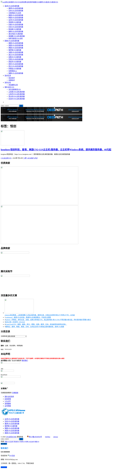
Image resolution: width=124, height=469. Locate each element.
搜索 (21, 106)
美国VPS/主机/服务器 (16, 43)
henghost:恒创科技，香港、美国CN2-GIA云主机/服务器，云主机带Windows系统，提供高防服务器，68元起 (56, 149)
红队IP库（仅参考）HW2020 (15, 322)
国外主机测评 (9, 396)
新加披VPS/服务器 (15, 29)
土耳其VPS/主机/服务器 (17, 92)
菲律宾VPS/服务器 (15, 22)
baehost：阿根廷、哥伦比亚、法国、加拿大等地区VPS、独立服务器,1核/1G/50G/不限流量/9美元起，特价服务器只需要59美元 (48, 319)
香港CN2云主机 (29, 441)
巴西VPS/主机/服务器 (16, 59)
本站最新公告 (13, 85)
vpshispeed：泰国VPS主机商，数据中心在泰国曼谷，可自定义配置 (28, 317)
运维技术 (12, 80)
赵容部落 (8, 399)
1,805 (30, 158)
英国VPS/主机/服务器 (16, 45)
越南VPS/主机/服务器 (16, 31)
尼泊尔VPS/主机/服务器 (17, 99)
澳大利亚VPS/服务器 (16, 34)
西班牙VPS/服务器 (15, 61)
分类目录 (4, 336)
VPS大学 (8, 401)
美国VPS (36, 441)
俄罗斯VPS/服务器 (15, 50)
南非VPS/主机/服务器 (16, 64)
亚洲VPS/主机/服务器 (12, 6)
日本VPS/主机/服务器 (16, 10)
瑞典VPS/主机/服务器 (16, 73)
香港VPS (22, 441)
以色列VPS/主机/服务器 (17, 94)
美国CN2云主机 (9, 441)
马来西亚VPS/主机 (15, 13)
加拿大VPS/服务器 (15, 57)
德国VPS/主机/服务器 (16, 48)
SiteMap (47, 437)
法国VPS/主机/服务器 (16, 52)
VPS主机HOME (11, 437)
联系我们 (25, 360)
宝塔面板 (8, 403)
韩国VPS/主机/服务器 (16, 17)
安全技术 (12, 78)
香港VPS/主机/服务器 (16, 8)
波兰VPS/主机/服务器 (16, 54)
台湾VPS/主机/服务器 (16, 20)
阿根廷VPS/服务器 (15, 68)
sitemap (55, 437)
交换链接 (15, 393)
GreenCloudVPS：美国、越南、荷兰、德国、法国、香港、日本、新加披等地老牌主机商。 (36, 324)
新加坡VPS (17, 441)
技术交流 (8, 75)
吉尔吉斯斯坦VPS (15, 89)
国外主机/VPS (9, 87)
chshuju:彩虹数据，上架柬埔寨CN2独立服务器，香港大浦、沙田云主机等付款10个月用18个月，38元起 (40, 315)
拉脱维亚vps (13, 71)
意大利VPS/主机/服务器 (17, 96)
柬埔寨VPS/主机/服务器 (17, 36)
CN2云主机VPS (6, 158)
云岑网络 (8, 406)
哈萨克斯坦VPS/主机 (16, 38)
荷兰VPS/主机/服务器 (16, 66)
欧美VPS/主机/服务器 (12, 41)
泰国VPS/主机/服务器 (16, 15)
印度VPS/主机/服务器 (16, 24)
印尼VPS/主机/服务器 (16, 27)
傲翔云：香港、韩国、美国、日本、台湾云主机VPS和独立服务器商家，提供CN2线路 (34, 326)
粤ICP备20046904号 (35, 437)
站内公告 (8, 82)
